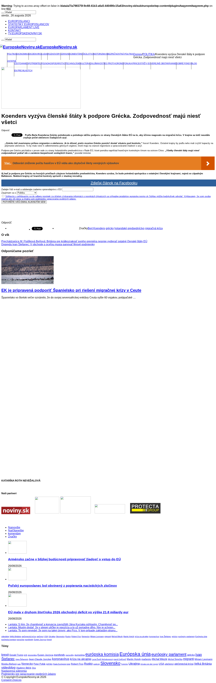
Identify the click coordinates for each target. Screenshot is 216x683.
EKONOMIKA (22, 54)
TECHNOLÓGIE (72, 63)
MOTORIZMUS (100, 54)
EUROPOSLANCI (19, 21)
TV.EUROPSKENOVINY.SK (25, 33)
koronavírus (154, 636)
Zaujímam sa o (8, 193)
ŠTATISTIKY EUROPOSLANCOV (28, 24)
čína (34, 668)
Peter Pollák (40, 664)
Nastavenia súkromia (14, 670)
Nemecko (86, 636)
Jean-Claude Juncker (40, 659)
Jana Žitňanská (21, 659)
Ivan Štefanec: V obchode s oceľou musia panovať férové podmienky (48, 244)
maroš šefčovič (119, 659)
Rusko (68, 636)
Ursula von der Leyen (149, 664)
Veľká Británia (15, 636)
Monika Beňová (9, 664)
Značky (12, 536)
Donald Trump (16, 655)
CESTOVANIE (20, 63)
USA (46, 636)
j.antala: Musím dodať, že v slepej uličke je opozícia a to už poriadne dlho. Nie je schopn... (61, 627)
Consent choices (11, 680)
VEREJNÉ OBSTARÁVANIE (163, 63)
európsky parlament (186, 636)
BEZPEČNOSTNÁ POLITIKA (120, 54)
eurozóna (20, 640)
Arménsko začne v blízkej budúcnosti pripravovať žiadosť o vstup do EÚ (64, 559)
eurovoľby (70, 655)
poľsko (49, 664)
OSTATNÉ (11, 61)
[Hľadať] (2, 13)
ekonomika (32, 655)
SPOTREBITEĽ (34, 63)
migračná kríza (154, 228)
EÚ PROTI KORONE (113, 63)
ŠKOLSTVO (88, 54)
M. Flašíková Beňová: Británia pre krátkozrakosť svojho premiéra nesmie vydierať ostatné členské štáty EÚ (74, 241)
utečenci (40, 636)
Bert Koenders (96, 228)
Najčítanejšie (16, 530)
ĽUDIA (44, 54)
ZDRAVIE (65, 54)
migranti (107, 636)
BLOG (194, 63)
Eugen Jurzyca (40, 640)
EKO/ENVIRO (35, 54)
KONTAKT (14, 30)
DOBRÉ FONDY (183, 63)
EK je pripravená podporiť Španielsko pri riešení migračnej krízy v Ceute (71, 290)
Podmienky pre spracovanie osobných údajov (28, 674)
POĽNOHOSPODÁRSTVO (53, 63)
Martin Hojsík (128, 636)
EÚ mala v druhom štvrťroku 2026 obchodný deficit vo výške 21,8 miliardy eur (68, 612)
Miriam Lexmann (97, 636)
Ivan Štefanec (165, 636)
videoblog (5, 636)
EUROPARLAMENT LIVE (23, 27)
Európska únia (201, 636)
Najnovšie (14, 527)
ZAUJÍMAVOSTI (97, 63)
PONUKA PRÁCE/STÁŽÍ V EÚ (137, 63)
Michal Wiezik (117, 636)
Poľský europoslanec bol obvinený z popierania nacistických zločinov (62, 585)
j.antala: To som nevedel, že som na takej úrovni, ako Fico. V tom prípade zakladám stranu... (62, 630)
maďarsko (146, 659)
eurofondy (29, 640)
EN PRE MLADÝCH (23, 70)
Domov (137, 54)
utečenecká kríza (29, 636)
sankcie (96, 664)
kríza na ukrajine (141, 636)
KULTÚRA (85, 63)
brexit (49, 640)
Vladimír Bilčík (23, 667)
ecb (25, 655)
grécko (110, 228)
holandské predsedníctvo (129, 228)
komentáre (14, 533)
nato (19, 664)
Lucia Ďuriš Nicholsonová (102, 659)
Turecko (124, 664)
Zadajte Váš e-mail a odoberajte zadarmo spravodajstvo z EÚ (31, 189)
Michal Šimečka (175, 659)
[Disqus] (108, 344)
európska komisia (8, 640)
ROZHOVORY (54, 54)
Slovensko (60, 636)
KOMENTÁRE (76, 54)
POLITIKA (11, 54)
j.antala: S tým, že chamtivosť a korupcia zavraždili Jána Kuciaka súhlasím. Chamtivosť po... (63, 624)
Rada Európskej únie (61, 664)
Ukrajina (52, 636)
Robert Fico (76, 636)
